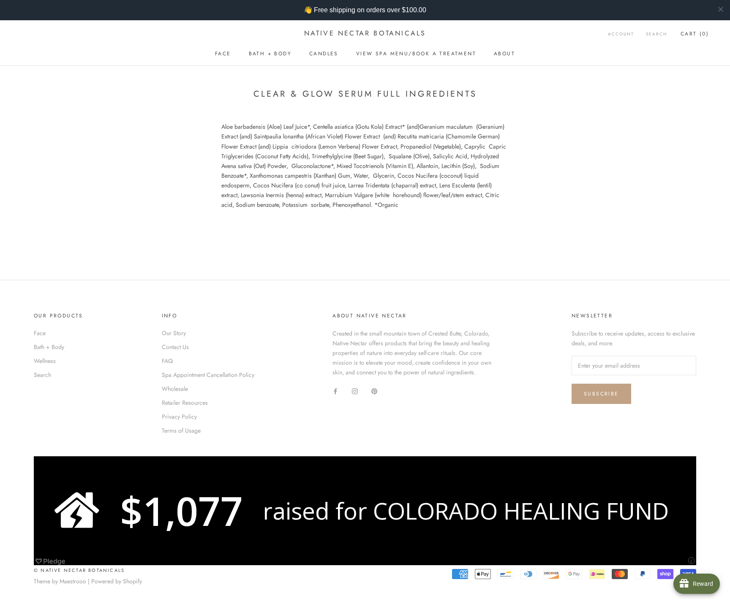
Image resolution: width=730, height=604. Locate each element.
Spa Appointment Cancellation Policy (208, 375)
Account (621, 34)
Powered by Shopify (116, 581)
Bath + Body (270, 53)
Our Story (174, 333)
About (504, 53)
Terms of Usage (181, 430)
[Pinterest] (374, 390)
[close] (720, 9)
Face (223, 53)
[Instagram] (355, 390)
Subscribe (601, 394)
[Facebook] (335, 390)
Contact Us (175, 347)
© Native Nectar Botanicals (79, 570)
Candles (323, 53)
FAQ (167, 361)
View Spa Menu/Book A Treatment (416, 53)
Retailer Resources (185, 402)
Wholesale (175, 389)
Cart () (695, 34)
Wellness (45, 361)
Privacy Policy (179, 416)
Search (656, 34)
